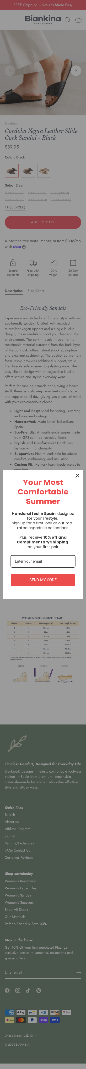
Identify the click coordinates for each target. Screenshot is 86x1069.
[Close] (77, 475)
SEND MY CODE (43, 580)
